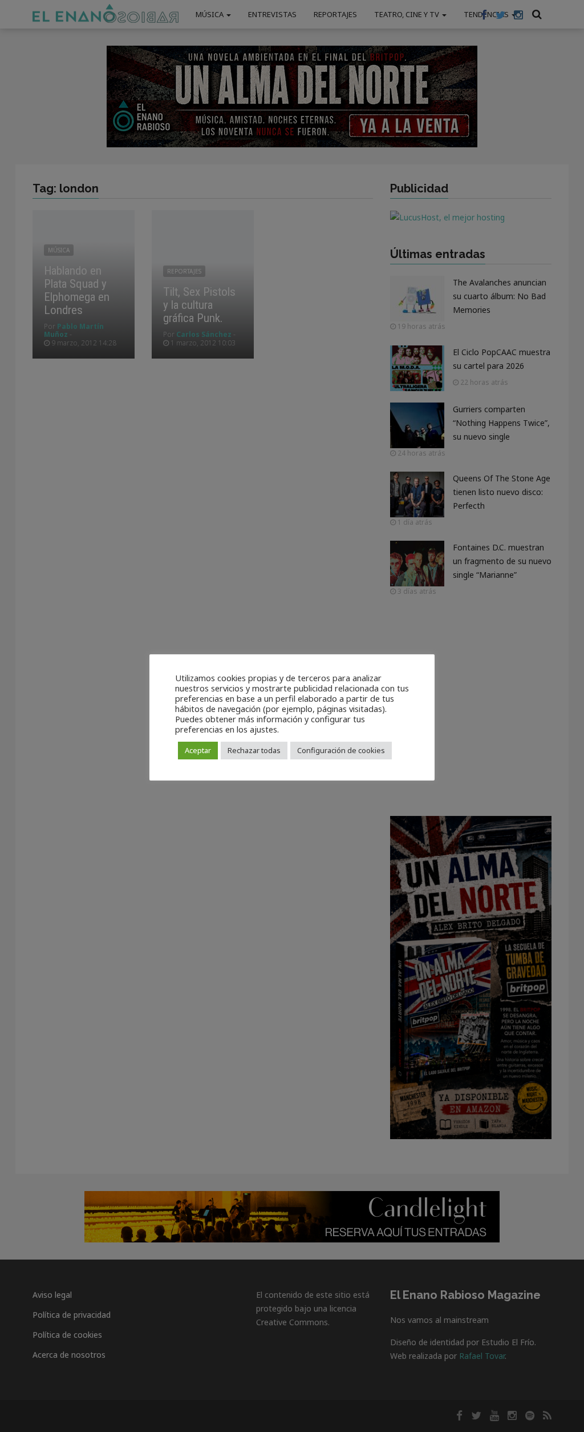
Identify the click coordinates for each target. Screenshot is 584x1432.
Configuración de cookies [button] (341, 750)
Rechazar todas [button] (254, 750)
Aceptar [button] (198, 750)
